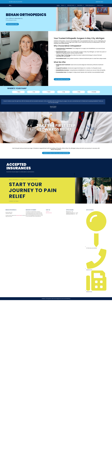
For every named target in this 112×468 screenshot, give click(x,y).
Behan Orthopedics (11, 210)
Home (58, 5)
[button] (74, 173)
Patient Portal (100, 5)
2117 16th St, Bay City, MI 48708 (15, 1)
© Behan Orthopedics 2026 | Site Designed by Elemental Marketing (56, 298)
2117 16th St (47, 211)
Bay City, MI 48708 (49, 212)
